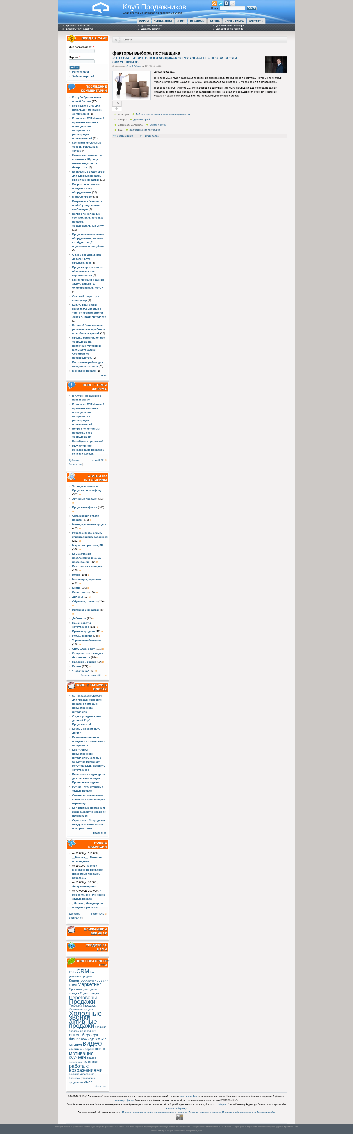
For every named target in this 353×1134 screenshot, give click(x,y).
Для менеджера (158, 125)
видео (92, 1043)
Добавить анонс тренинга (229, 29)
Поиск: (215, 8)
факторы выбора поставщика (144, 130)
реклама (74, 1074)
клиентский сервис (82, 1049)
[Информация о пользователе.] (276, 71)
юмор (87, 1082)
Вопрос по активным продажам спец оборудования (85, 188)
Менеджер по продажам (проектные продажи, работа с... (87, 873)
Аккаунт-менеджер (84, 886)
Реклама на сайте (266, 1112)
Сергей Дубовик (133, 66)
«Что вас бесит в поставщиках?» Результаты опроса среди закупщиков (174, 60)
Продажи (82, 1001)
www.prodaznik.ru (188, 1096)
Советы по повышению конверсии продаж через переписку (88, 799)
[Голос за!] (117, 109)
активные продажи (83, 1023)
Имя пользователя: (81, 47)
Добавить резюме (150, 29)
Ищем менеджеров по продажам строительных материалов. (88, 741)
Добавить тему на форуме (79, 29)
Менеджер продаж (84, 370)
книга (100, 1049)
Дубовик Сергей (141, 119)
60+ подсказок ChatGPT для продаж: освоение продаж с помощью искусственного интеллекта (87, 704)
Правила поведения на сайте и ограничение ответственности (154, 1112)
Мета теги (100, 1086)
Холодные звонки (85, 1015)
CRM (82, 971)
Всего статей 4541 (92, 675)
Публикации (163, 21)
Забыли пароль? (83, 76)
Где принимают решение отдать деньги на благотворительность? (88, 283)
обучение (77, 1057)
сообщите (221, 1104)
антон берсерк (83, 1034)
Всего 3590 (97, 460)
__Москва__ (80, 857)
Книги (181, 21)
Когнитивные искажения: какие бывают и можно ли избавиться (89, 811)
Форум (144, 21)
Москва (92, 865)
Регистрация (80, 71)
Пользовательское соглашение (204, 1112)
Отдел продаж (89, 993)
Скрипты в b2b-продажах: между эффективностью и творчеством (89, 824)
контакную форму (124, 1100)
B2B (72, 972)
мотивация (81, 1053)
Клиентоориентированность (92, 980)
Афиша (214, 21)
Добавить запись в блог (78, 25)
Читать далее (151, 136)
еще (103, 375)
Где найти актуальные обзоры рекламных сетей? (86, 146)
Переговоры (83, 997)
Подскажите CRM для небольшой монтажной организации (87, 109)
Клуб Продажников (154, 7)
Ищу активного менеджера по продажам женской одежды (88, 449)
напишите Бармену (176, 1108)
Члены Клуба (234, 21)
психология (90, 1061)
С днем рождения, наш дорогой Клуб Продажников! (86, 258)
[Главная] (103, 12)
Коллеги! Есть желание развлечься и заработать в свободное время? (89, 329)
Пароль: (74, 57)
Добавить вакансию (151, 25)
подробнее (99, 832)
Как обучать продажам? (88, 441)
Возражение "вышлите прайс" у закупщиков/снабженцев (87, 205)
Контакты (256, 21)
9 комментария (125, 136)
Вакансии (197, 21)
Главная (128, 40)
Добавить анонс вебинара (230, 25)
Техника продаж (82, 1005)
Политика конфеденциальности (239, 1112)
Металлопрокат (82, 196)
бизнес (75, 1039)
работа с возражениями (86, 1068)
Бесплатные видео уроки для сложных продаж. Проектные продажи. (88, 175)
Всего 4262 (97, 913)
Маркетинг (89, 984)
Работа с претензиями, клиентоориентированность (163, 114)
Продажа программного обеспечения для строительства (87, 271)
